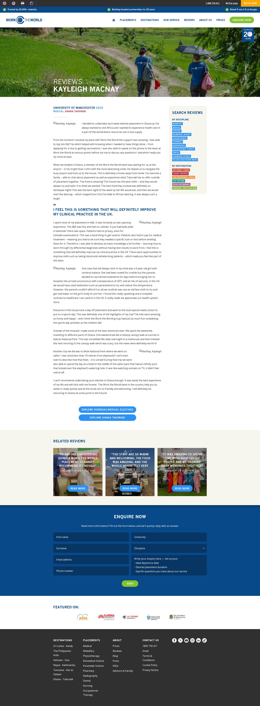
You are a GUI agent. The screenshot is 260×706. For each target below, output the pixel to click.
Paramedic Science (181, 156)
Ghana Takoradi (75, 111)
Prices (220, 20)
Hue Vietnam (178, 181)
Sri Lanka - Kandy (181, 170)
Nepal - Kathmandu (64, 665)
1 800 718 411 (213, 3)
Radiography (179, 145)
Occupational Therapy (183, 149)
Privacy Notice (150, 670)
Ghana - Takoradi (63, 679)
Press (116, 661)
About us (205, 20)
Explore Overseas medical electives (107, 409)
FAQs (115, 665)
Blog (115, 656)
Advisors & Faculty (123, 670)
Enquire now (242, 20)
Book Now (250, 3)
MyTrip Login (232, 3)
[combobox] (169, 537)
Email (145, 651)
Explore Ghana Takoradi (107, 417)
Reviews (189, 20)
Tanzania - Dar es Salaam (184, 188)
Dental (176, 152)
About (117, 640)
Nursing (177, 131)
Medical (58, 111)
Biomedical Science (182, 134)
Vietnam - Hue (61, 660)
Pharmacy (177, 142)
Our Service (171, 20)
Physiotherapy (180, 138)
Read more (77, 488)
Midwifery (177, 124)
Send (130, 583)
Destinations (150, 20)
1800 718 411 (149, 646)
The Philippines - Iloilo (183, 177)
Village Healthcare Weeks (185, 160)
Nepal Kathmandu (181, 184)
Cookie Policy (149, 665)
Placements (128, 20)
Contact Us (150, 640)
